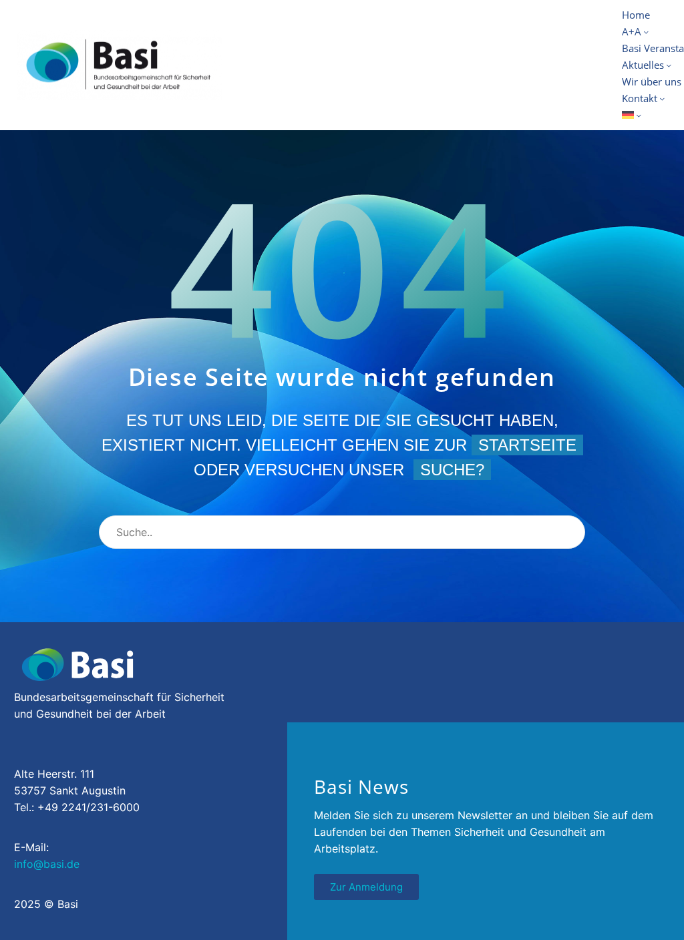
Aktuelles (643, 64)
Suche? (452, 470)
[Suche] (569, 532)
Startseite (527, 445)
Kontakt (639, 98)
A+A (631, 31)
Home (636, 14)
